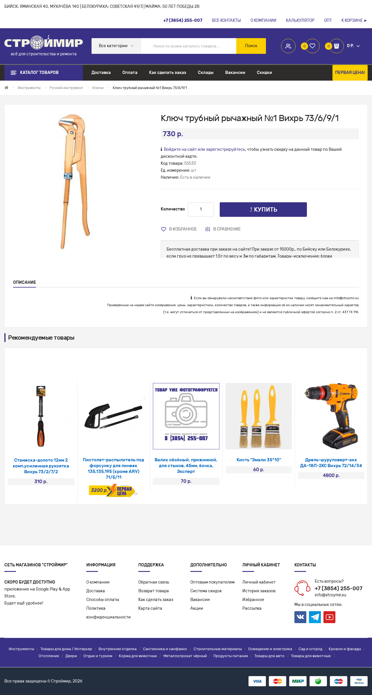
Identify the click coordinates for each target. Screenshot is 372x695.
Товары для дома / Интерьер (66, 649)
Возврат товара (153, 590)
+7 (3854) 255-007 (338, 588)
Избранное (253, 599)
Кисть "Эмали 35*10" (259, 459)
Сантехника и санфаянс (165, 649)
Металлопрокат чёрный (185, 656)
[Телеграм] (315, 617)
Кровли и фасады (345, 649)
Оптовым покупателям (212, 582)
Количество (173, 209)
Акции (196, 608)
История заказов (259, 590)
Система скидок (206, 590)
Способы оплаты (102, 599)
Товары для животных (311, 656)
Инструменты (21, 649)
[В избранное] (33, 442)
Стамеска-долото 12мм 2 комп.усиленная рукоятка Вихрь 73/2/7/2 (41, 466)
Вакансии (200, 599)
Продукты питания (230, 656)
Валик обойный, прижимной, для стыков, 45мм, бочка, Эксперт (186, 465)
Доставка (95, 590)
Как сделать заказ (155, 599)
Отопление (49, 656)
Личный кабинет (259, 582)
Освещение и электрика (270, 649)
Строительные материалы (218, 649)
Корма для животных (138, 656)
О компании (98, 582)
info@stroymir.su (346, 298)
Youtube (329, 617)
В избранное (183, 229)
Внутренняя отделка (118, 649)
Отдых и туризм (97, 656)
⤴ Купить (263, 209)
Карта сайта (150, 608)
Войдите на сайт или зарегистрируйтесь (204, 149)
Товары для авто (269, 656)
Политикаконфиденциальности (108, 613)
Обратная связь (153, 582)
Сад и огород (310, 649)
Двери (71, 656)
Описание (24, 282)
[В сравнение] (48, 442)
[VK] (300, 617)
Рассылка (252, 608)
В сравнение (227, 229)
